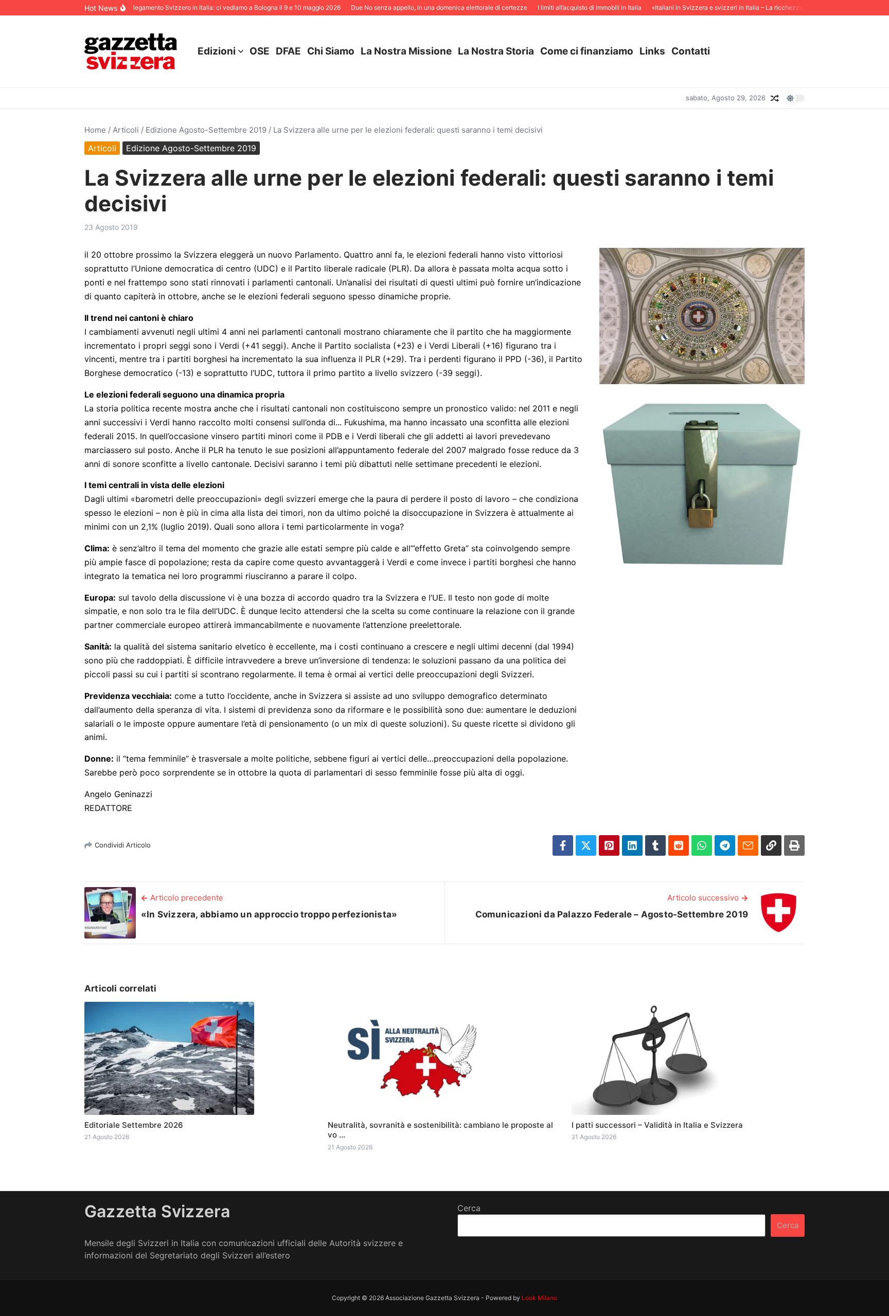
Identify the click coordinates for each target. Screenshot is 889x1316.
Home (95, 130)
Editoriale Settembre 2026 (133, 1125)
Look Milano (539, 1298)
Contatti (690, 51)
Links (652, 51)
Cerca (469, 1208)
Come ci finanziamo (586, 51)
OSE (260, 51)
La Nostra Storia (496, 51)
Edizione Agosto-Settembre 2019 (206, 130)
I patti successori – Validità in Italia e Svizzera (657, 1125)
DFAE (288, 51)
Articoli (126, 130)
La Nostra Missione (406, 51)
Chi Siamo (330, 51)
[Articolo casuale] (775, 98)
